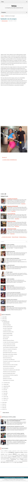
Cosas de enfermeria (11, 213)
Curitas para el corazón (11, 228)
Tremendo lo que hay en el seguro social (11, 361)
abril (4, 394)
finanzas (2, 455)
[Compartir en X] (4, 194)
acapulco (2, 450)
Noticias (14, 6)
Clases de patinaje (7, 324)
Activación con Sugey (7, 350)
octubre (5, 384)
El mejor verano (9, 272)
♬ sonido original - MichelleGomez (9, 159)
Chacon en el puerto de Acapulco (10, 349)
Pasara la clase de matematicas (12, 258)
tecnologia (8, 459)
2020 (3, 407)
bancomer (25, 450)
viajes (18, 462)
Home (2, 15)
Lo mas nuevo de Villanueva (9, 359)
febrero (4, 398)
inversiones (25, 455)
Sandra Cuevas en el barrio (8, 340)
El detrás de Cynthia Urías (8, 331)
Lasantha (21, 479)
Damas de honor (6, 376)
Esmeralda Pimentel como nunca (10, 352)
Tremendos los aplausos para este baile (11, 369)
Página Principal (15, 237)
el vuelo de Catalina (10, 279)
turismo (25, 459)
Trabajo (22, 459)
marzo (4, 396)
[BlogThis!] (2, 194)
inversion (20, 455)
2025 (3, 318)
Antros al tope (6, 337)
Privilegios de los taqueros (11, 299)
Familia (26, 454)
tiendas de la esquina (11, 221)
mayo (4, 393)
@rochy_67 (4, 157)
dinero (15, 454)
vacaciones (9, 461)
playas (7, 458)
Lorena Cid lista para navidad (9, 343)
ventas (7, 462)
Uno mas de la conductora (8, 368)
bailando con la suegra (8, 19)
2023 (3, 402)
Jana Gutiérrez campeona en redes (10, 347)
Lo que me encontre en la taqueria (13, 292)
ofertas (18, 456)
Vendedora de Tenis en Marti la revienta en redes (17, 440)
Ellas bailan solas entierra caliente (10, 354)
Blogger (22, 477)
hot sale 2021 (12, 455)
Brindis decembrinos (7, 357)
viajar (15, 462)
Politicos (10, 458)
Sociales (4, 459)
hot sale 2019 (7, 455)
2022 (3, 404)
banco (21, 450)
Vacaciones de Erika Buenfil (12, 206)
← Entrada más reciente (6, 237)
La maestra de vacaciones (12, 198)
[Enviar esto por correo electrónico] (1, 194)
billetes (2, 452)
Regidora (13, 458)
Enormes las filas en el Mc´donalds (10, 364)
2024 (3, 320)
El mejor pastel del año (7, 326)
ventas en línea (11, 462)
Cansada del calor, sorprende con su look (15, 426)
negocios (10, 456)
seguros (17, 458)
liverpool (2, 456)
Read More (23, 203)
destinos (10, 454)
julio (4, 389)
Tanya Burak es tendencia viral (9, 366)
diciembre (5, 321)
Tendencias (13, 459)
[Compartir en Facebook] (5, 194)
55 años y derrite (6, 362)
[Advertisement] (14, 38)
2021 (3, 405)
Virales (21, 462)
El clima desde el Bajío (7, 333)
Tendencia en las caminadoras (9, 371)
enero (4, 400)
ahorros (6, 450)
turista (2, 461)
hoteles (16, 455)
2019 (3, 409)
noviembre (5, 382)
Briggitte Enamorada (10, 251)
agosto (4, 387)
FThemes (10, 479)
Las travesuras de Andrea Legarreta (10, 375)
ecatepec (18, 454)
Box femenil (5, 338)
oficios (22, 456)
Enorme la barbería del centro (9, 373)
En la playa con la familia (8, 356)
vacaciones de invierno (17, 461)
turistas (4, 461)
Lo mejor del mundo (10, 265)
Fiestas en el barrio (10, 285)
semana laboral (21, 458)
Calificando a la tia (10, 306)
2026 (3, 317)
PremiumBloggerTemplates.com (8, 480)
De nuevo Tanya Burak (7, 328)
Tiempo (18, 459)
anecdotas (10, 450)
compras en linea (19, 452)
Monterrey (5, 456)
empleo (22, 454)
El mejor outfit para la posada (9, 345)
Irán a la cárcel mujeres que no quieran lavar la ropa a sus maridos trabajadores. (16, 420)
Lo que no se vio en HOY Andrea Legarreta (15, 433)
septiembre (5, 386)
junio (4, 391)
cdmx (4, 452)
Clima (7, 452)
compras (11, 452)
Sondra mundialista (10, 244)
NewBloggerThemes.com (21, 480)
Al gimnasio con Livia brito (8, 380)
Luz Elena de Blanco (7, 330)
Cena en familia (6, 323)
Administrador (5, 20)
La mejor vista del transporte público (10, 342)
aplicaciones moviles (16, 450)
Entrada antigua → (23, 237)
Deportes (6, 454)
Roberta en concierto (7, 378)
